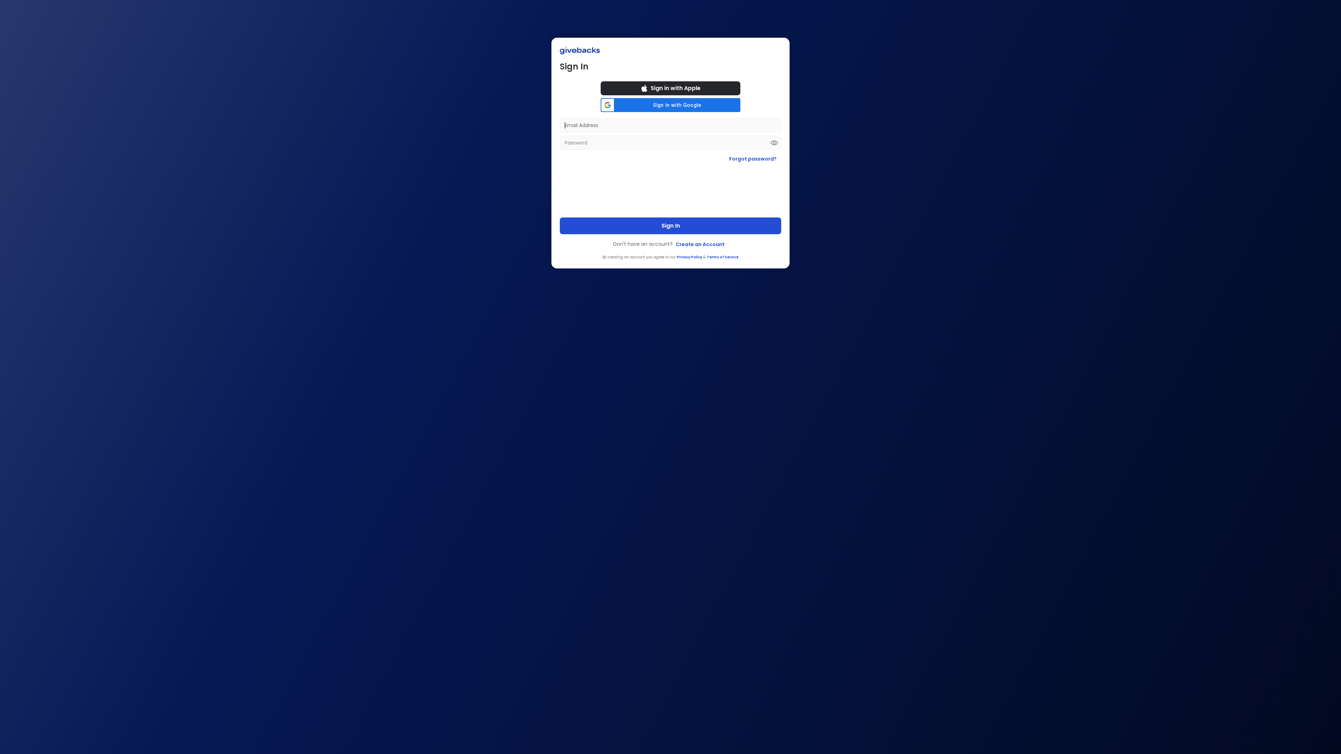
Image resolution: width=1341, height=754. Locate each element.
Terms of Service (723, 257)
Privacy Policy (689, 257)
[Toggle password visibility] (774, 143)
